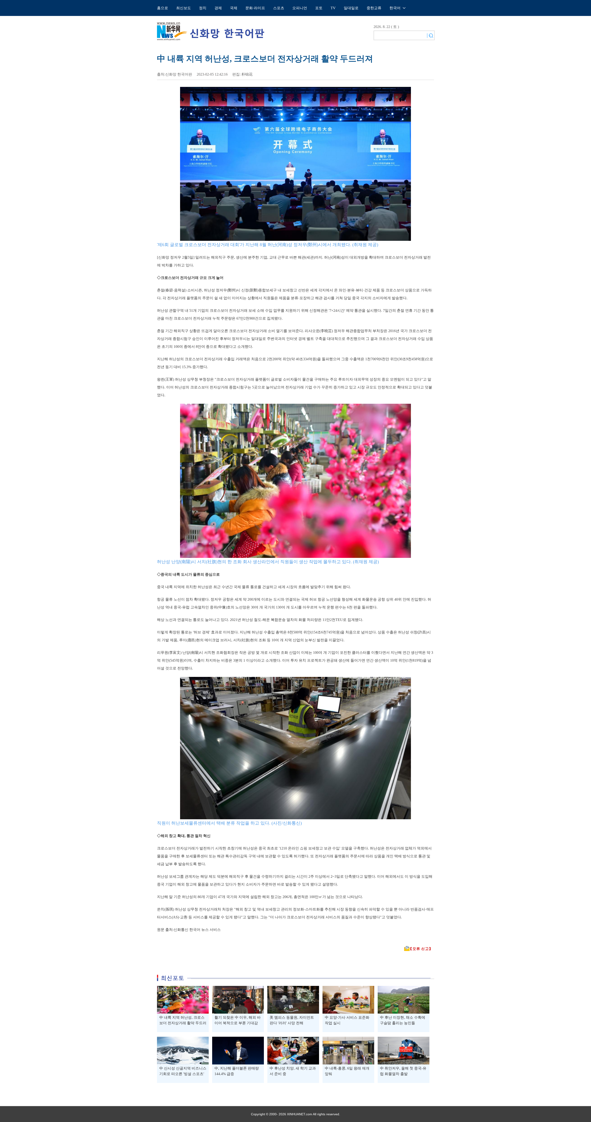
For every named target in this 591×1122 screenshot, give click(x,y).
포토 (319, 8)
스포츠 (278, 8)
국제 (233, 8)
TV (333, 8)
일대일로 (351, 8)
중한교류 (374, 8)
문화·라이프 (255, 8)
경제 (218, 8)
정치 (202, 8)
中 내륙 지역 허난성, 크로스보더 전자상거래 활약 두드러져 (182, 1022)
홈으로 (162, 8)
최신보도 (183, 8)
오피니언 (299, 8)
